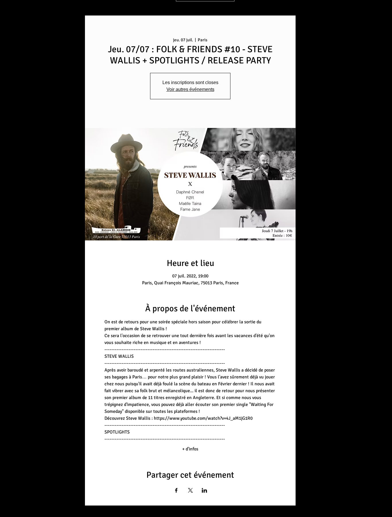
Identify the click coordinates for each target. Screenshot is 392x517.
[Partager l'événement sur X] (190, 490)
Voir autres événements (190, 89)
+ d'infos (190, 449)
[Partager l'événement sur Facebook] (176, 490)
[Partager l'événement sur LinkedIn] (204, 490)
